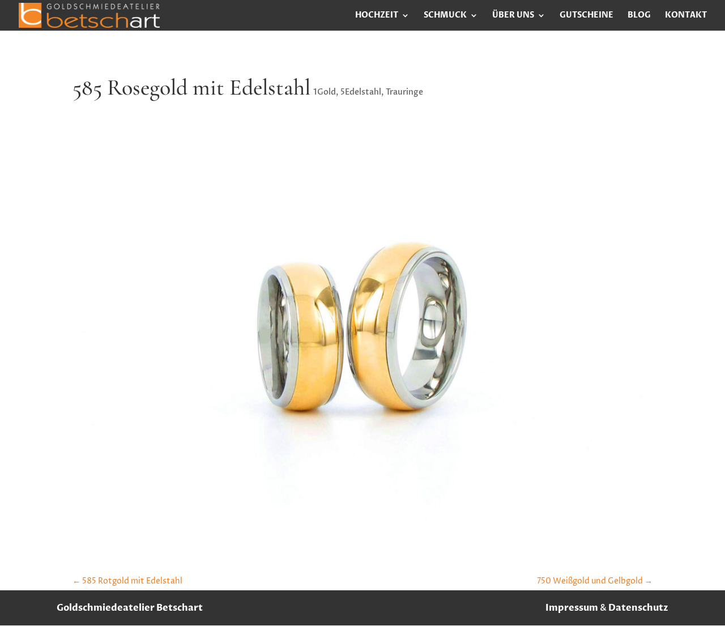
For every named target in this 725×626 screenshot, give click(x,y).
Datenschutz (638, 608)
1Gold (324, 92)
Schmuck (445, 15)
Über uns (513, 15)
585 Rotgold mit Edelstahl (127, 581)
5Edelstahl (360, 92)
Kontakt (686, 15)
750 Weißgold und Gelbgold (594, 581)
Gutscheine (586, 15)
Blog (639, 15)
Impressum (571, 608)
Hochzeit (376, 15)
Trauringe (404, 92)
